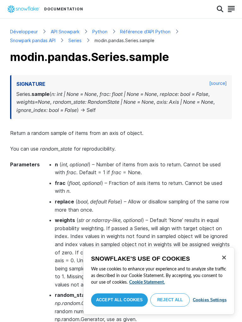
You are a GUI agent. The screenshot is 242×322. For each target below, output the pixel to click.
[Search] (220, 9)
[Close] (224, 257)
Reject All (170, 299)
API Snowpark (65, 31)
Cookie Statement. (147, 282)
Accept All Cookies (119, 299)
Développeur (24, 31)
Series (75, 40)
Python (99, 31)
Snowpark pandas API (32, 40)
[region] (158, 280)
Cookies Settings (210, 299)
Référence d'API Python (145, 31)
